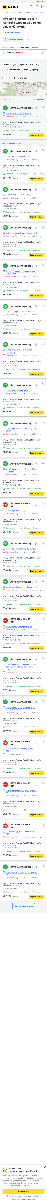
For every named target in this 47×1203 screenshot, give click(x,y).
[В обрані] (42, 107)
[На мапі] (42, 86)
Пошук (31, 6)
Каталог (5, 12)
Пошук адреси (4, 52)
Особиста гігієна (31, 12)
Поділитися (27, 39)
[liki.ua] (13, 7)
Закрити (45, 1167)
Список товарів (37, 6)
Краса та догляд (17, 12)
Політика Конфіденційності (23, 1199)
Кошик (42, 6)
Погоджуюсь (23, 1191)
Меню (5, 7)
